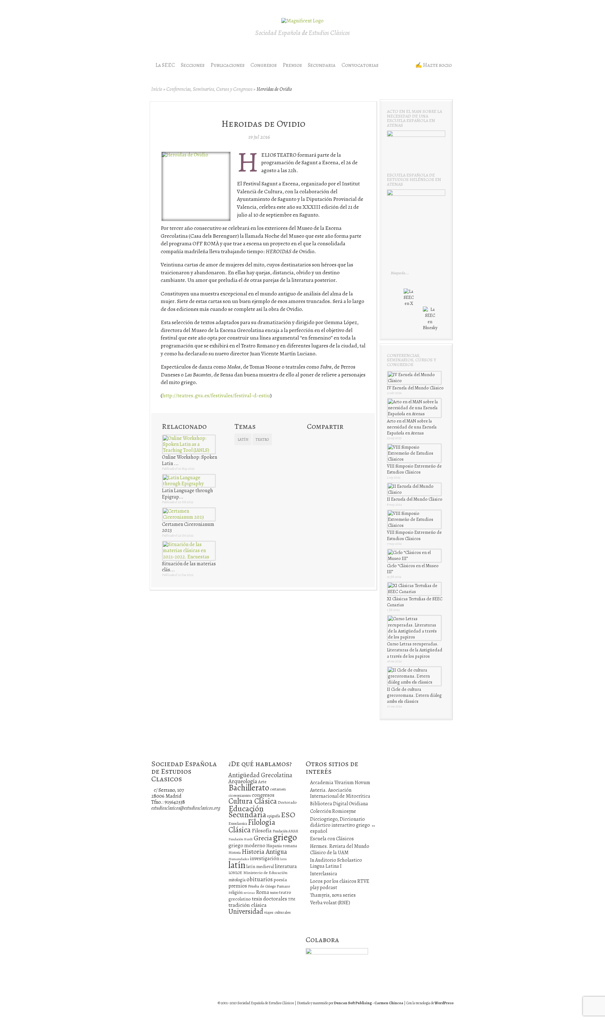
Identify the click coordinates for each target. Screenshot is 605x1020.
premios (237, 885)
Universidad (245, 911)
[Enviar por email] (323, 450)
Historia (234, 852)
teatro (262, 439)
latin (283, 859)
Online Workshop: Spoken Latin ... (189, 460)
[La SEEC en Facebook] (395, 300)
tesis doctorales (269, 898)
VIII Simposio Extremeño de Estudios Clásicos (414, 469)
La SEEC (165, 65)
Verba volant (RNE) (330, 902)
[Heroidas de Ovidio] (185, 154)
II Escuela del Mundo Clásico (414, 499)
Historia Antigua (264, 851)
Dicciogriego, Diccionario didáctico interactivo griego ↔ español (343, 825)
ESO (288, 814)
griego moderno (246, 845)
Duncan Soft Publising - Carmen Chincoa (368, 1002)
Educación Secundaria (247, 811)
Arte (262, 781)
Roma (262, 892)
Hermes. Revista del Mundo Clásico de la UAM (339, 849)
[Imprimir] (312, 450)
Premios (292, 65)
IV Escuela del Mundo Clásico (415, 388)
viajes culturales (277, 912)
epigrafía (273, 816)
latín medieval (260, 866)
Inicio (156, 89)
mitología (236, 880)
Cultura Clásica (252, 801)
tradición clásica (247, 905)
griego (285, 837)
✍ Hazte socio (433, 65)
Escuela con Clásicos (332, 838)
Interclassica (323, 873)
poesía (280, 879)
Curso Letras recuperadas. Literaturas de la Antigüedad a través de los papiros (414, 650)
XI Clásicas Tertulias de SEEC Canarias (414, 602)
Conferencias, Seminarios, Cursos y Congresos (209, 89)
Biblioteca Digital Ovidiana (339, 803)
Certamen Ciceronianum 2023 (188, 527)
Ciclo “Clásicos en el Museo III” (413, 568)
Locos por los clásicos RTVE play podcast (339, 884)
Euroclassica (237, 823)
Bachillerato (248, 787)
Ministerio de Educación (265, 873)
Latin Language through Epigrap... (187, 493)
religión (235, 892)
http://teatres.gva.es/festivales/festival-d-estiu (216, 395)
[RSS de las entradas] (402, 324)
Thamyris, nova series (333, 895)
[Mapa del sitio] (414, 324)
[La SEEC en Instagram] (422, 300)
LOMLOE (235, 872)
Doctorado (287, 802)
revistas (249, 892)
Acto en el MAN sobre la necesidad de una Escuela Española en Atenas (412, 427)
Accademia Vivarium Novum (340, 782)
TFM (291, 899)
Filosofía (262, 830)
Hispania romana (281, 846)
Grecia (263, 838)
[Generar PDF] (334, 450)
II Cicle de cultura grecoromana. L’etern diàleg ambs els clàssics (414, 695)
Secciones (193, 65)
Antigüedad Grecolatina (260, 775)
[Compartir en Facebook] (323, 439)
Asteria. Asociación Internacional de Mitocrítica (340, 793)
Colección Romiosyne (333, 811)
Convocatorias (360, 65)
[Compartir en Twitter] (312, 439)
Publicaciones (227, 65)
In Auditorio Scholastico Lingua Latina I (336, 863)
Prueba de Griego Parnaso (269, 886)
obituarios (259, 879)
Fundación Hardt (240, 839)
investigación (264, 858)
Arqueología (242, 781)
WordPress (444, 1002)
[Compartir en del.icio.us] (334, 439)
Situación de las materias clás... (189, 566)
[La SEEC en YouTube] (434, 300)
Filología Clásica (251, 826)
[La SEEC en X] (409, 294)
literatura (286, 866)
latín (243, 439)
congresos (263, 795)
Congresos (264, 65)
